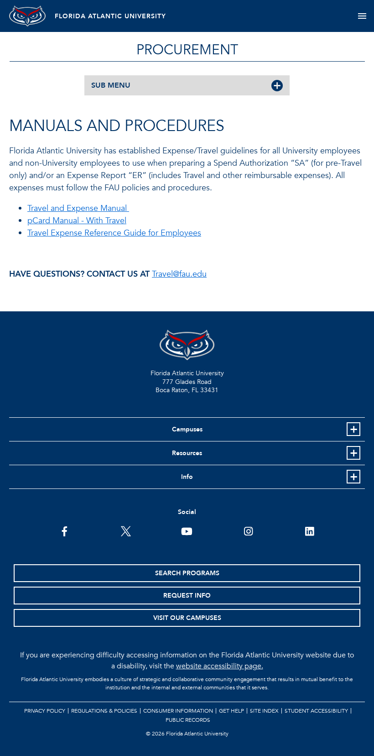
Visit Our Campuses (187, 618)
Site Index (264, 710)
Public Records (188, 720)
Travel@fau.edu (179, 274)
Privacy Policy (44, 710)
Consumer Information (178, 710)
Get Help (231, 710)
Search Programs (187, 573)
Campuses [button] (187, 429)
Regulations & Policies (104, 710)
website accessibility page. (219, 666)
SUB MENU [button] (110, 85)
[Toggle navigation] (361, 16)
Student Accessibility (316, 710)
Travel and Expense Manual (78, 208)
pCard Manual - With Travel (76, 220)
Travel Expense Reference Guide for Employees (114, 233)
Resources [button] (187, 453)
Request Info (187, 595)
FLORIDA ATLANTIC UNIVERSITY (110, 16)
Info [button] (187, 476)
